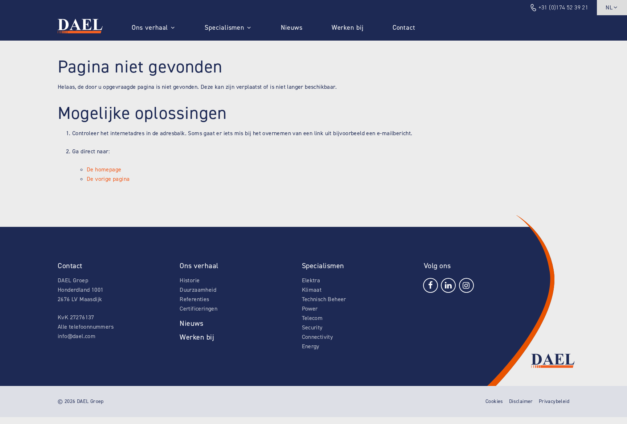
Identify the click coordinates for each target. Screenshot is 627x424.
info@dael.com (76, 336)
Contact (404, 27)
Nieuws (291, 27)
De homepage (104, 169)
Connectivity (317, 337)
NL (609, 7)
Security (312, 327)
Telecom (312, 318)
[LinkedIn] (448, 284)
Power (310, 308)
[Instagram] (466, 284)
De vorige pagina (108, 179)
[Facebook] (430, 284)
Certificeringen (198, 308)
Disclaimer (521, 401)
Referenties (194, 299)
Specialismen (224, 27)
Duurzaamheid (198, 290)
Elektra (311, 280)
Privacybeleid (554, 401)
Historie (190, 280)
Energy (310, 346)
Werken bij (348, 27)
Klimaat (312, 290)
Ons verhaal (150, 27)
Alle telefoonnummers (86, 327)
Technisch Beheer (324, 299)
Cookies (494, 401)
